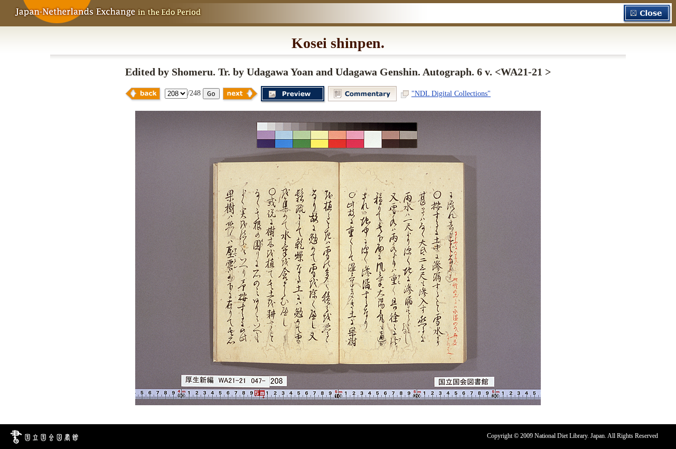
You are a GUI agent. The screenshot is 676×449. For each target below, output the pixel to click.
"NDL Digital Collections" (451, 93)
